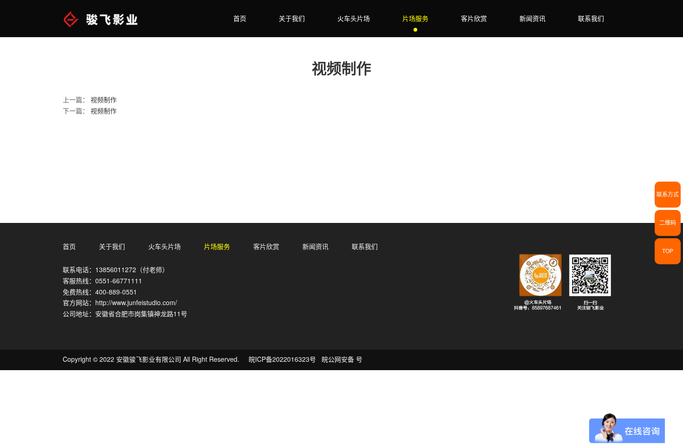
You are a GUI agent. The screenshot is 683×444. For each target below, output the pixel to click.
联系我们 (591, 18)
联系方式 (668, 194)
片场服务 (415, 18)
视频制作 (104, 100)
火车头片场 (353, 18)
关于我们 (292, 18)
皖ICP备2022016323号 (282, 359)
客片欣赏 (474, 18)
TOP (667, 251)
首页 (239, 18)
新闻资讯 (532, 18)
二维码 (667, 223)
